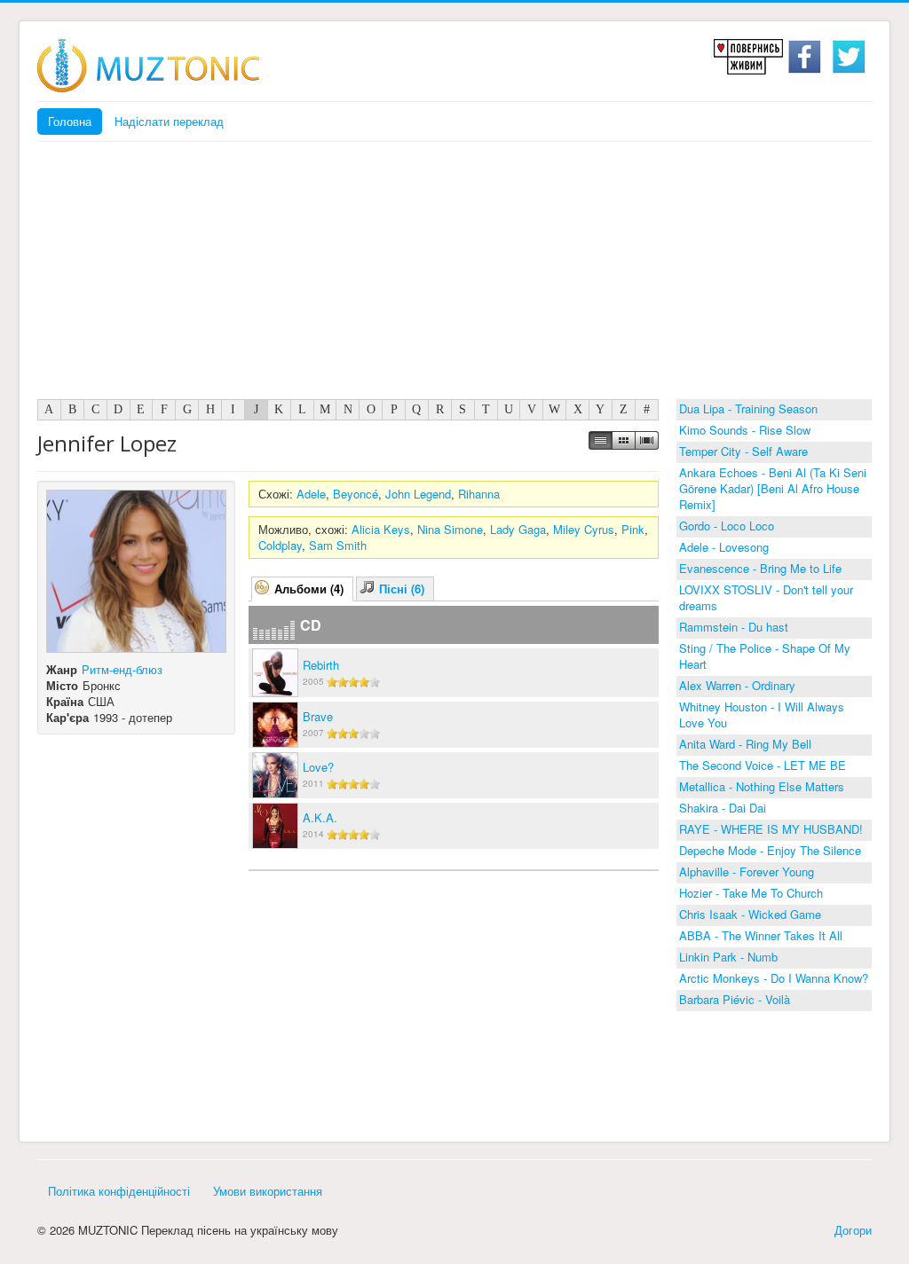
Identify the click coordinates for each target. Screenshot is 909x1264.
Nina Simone (450, 529)
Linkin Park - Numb (728, 956)
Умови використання (267, 1190)
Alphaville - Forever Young (746, 871)
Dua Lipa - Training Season (748, 408)
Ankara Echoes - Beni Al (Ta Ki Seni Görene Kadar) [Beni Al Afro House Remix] (772, 488)
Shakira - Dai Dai (722, 807)
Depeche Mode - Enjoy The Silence (770, 850)
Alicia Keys (381, 529)
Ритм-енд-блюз (122, 669)
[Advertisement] (454, 275)
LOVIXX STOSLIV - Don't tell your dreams (766, 597)
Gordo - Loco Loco (726, 525)
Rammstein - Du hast (733, 626)
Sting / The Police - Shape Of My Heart (764, 656)
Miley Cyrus (583, 529)
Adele (311, 493)
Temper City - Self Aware (743, 451)
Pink (632, 529)
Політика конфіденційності (119, 1190)
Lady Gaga (518, 529)
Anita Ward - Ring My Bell (745, 743)
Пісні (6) (401, 588)
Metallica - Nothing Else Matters (761, 786)
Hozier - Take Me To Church (751, 892)
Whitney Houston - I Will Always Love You (761, 714)
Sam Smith (338, 545)
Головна (69, 121)
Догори (853, 1229)
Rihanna (479, 493)
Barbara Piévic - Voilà (734, 999)
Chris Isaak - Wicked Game (750, 914)
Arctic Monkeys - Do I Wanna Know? (773, 978)
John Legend (418, 493)
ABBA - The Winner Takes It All (760, 935)
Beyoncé (355, 493)
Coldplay (280, 545)
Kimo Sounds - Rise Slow (744, 429)
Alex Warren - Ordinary (737, 685)
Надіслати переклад (169, 121)
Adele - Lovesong (724, 546)
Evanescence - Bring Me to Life (760, 568)
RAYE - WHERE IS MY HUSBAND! (771, 828)
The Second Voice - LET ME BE (762, 765)
